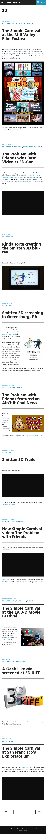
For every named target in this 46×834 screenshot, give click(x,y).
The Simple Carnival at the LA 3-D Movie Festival (21, 612)
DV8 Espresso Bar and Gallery (11, 333)
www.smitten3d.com (8, 505)
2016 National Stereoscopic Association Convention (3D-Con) (21, 176)
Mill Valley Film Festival (34, 54)
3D (3, 23)
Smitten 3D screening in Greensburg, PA (22, 315)
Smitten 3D (31, 23)
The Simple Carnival (11, 2)
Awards (8, 147)
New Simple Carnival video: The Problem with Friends (22, 533)
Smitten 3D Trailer (19, 459)
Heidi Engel (36, 177)
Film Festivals (10, 23)
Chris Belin (5, 179)
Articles (8, 388)
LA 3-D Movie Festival (8, 641)
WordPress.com (23, 831)
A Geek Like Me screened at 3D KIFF (21, 671)
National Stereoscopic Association (28, 182)
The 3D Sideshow (13, 52)
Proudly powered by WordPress (16, 829)
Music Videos (21, 23)
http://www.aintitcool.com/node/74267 (30, 435)
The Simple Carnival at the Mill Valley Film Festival (21, 35)
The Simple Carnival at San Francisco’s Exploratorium (21, 752)
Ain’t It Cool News (5, 419)
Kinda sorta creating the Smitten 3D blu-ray (21, 248)
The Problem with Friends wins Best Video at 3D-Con (19, 158)
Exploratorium (26, 767)
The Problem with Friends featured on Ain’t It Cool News (21, 399)
